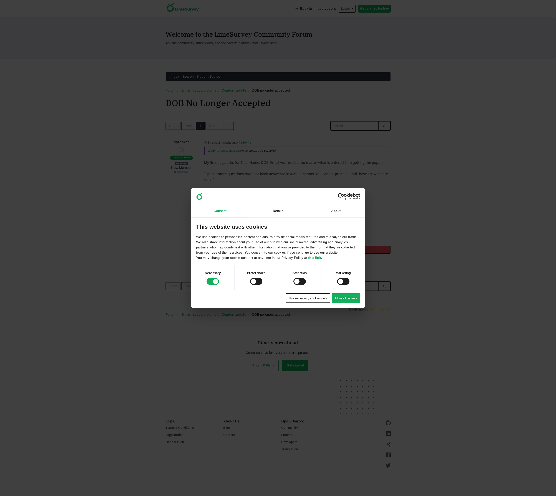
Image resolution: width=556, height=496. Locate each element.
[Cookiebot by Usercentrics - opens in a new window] (341, 196)
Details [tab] (278, 211)
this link (314, 257)
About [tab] (336, 211)
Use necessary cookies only (308, 298)
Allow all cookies (346, 298)
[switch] (252, 280)
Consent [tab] (220, 211)
